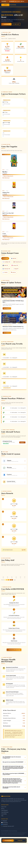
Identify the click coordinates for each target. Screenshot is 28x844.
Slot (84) (5, 258)
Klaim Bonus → (7, 308)
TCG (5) (5, 272)
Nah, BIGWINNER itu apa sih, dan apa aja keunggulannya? (12, 757)
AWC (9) (13, 258)
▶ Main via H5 (16, 24)
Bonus (2, 808)
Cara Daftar (4, 814)
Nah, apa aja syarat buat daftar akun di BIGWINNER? (11, 787)
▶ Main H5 (20, 840)
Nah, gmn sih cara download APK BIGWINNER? (13, 762)
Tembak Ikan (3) (18, 262)
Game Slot (3, 806)
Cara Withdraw (4, 812)
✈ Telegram (4, 820)
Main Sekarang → (6, 177)
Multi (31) (5, 265)
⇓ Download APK (6, 24)
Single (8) (16, 268)
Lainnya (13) (14, 265)
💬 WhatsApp (4, 822)
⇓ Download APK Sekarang (14, 649)
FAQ (2, 815)
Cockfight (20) (6, 262)
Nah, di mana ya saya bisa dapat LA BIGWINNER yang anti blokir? (13, 774)
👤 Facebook (4, 824)
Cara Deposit (4, 810)
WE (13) (13, 272)
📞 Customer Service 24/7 (7, 826)
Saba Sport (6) (6, 268)
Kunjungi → (22, 442)
